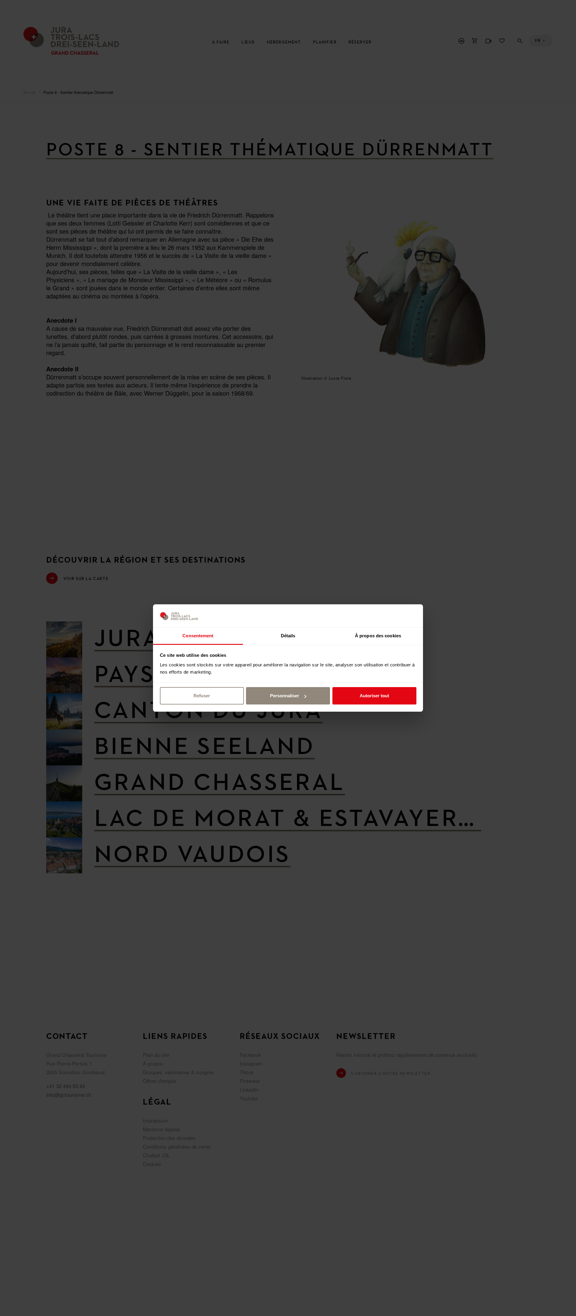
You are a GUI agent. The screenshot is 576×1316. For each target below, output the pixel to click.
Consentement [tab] (197, 635)
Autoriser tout (374, 695)
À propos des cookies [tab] (378, 635)
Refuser (202, 695)
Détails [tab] (288, 635)
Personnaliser (284, 695)
